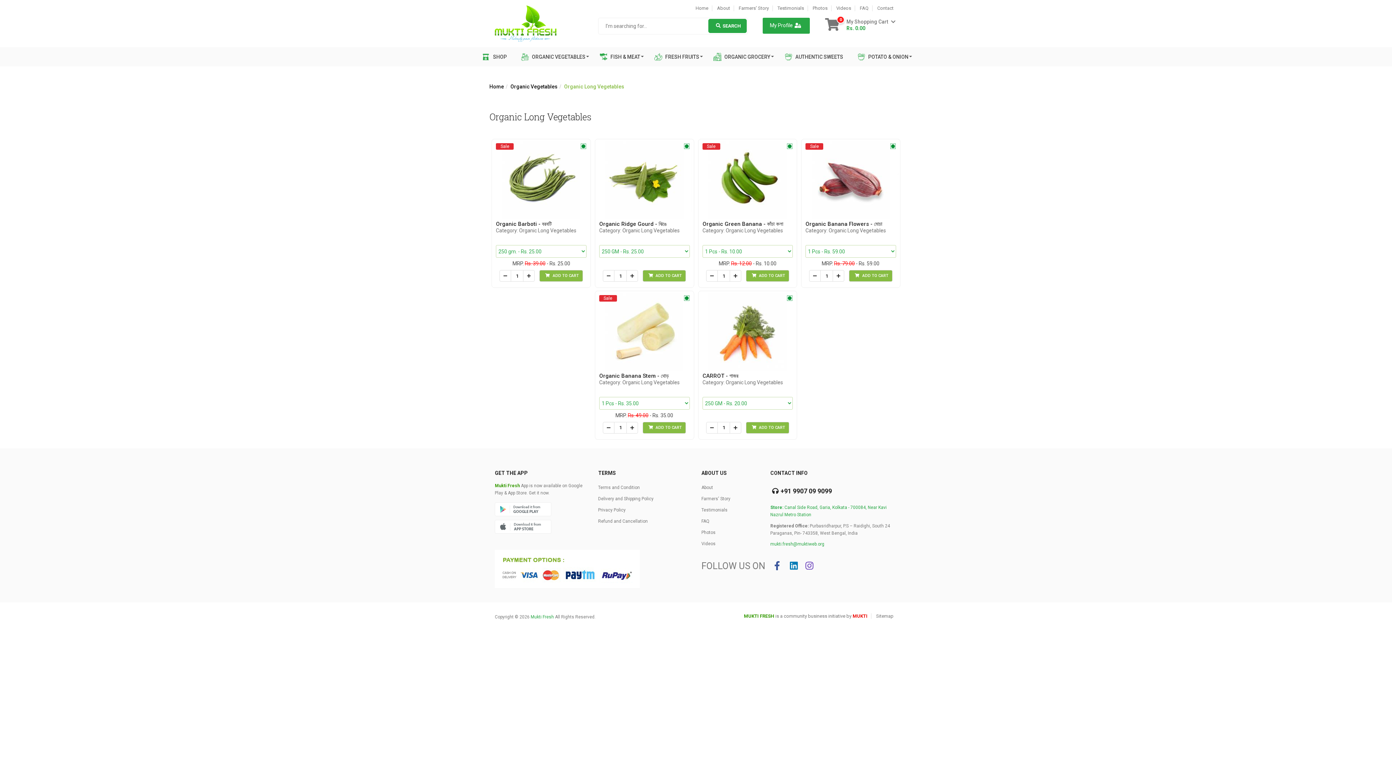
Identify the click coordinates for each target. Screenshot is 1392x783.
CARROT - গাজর (720, 376)
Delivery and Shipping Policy (626, 498)
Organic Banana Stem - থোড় (634, 376)
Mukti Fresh (542, 617)
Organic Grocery (746, 57)
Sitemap (885, 616)
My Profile (781, 25)
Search (731, 26)
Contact (885, 8)
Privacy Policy (612, 510)
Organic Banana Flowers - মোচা (843, 224)
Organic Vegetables (558, 57)
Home (702, 8)
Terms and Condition (619, 487)
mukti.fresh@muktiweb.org (797, 544)
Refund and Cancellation (623, 521)
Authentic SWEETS (818, 57)
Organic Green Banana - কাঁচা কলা (743, 224)
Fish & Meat (624, 57)
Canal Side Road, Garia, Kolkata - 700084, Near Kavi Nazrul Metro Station (828, 511)
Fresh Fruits (681, 57)
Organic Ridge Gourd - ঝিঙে (633, 224)
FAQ (864, 8)
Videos (843, 8)
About (723, 8)
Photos (820, 8)
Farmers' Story (754, 8)
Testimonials (791, 8)
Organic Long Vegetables (594, 87)
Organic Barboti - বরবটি (524, 224)
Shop (500, 57)
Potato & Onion (887, 57)
